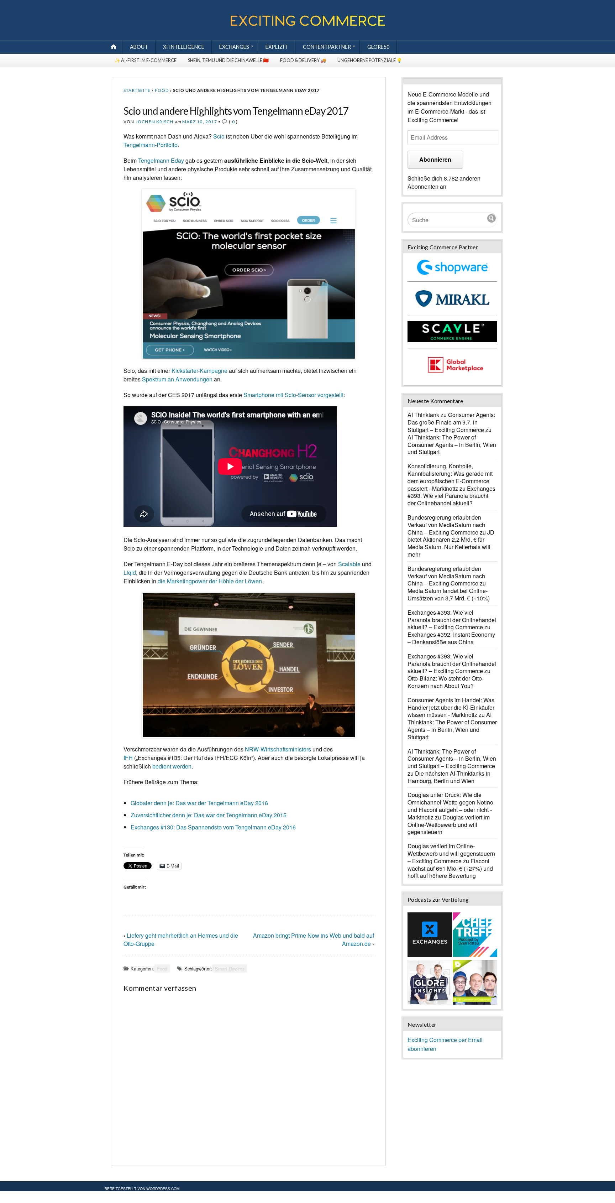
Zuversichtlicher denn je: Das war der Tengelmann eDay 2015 (209, 815)
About (139, 47)
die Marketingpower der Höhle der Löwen (210, 581)
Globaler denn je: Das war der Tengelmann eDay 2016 (199, 803)
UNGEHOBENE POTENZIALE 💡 (369, 60)
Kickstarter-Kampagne (199, 370)
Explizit (277, 47)
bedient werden (171, 766)
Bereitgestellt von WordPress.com (142, 1188)
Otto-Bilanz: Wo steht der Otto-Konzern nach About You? (446, 682)
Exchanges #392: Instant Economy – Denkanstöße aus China (451, 638)
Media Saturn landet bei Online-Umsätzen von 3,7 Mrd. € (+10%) (449, 594)
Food (162, 90)
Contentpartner (327, 47)
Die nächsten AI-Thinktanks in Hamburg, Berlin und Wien (449, 777)
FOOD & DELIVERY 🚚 (303, 60)
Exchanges (234, 47)
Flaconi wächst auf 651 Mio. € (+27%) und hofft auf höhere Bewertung (450, 868)
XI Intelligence (183, 47)
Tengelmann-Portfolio (150, 145)
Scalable (349, 564)
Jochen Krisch (155, 121)
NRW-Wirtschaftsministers (278, 749)
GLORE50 (378, 47)
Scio (219, 136)
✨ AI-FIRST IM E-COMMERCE (146, 60)
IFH (128, 758)
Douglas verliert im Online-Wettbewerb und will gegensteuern (449, 824)
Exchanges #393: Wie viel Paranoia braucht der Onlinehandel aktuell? (451, 495)
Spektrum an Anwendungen (177, 379)
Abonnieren (435, 159)
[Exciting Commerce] (307, 24)
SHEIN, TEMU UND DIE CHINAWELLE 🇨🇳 (228, 60)
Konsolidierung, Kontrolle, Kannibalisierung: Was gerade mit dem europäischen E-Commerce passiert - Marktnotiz (450, 477)
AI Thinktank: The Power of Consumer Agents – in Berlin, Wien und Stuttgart (452, 444)
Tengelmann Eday (161, 160)
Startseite (137, 90)
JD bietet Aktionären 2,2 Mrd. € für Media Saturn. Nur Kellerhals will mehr (451, 543)
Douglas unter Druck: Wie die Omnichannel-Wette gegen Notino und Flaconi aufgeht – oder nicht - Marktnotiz (450, 806)
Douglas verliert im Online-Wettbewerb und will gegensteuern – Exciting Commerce (451, 853)
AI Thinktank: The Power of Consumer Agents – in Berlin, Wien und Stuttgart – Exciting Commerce (452, 758)
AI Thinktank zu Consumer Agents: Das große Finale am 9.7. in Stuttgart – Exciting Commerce (451, 422)
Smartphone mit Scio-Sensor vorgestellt (293, 395)
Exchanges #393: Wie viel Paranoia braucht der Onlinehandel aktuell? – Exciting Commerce (452, 619)
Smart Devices (230, 968)
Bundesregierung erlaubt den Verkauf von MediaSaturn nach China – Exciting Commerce (446, 524)
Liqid (129, 572)
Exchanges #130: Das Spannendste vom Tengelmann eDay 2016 (213, 827)
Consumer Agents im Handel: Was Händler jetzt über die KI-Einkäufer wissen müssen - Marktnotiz (451, 707)
